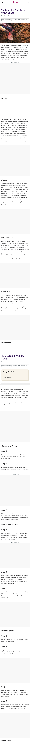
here (26, 20)
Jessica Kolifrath (6, 15)
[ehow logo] (15, 2)
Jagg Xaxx (5, 361)
